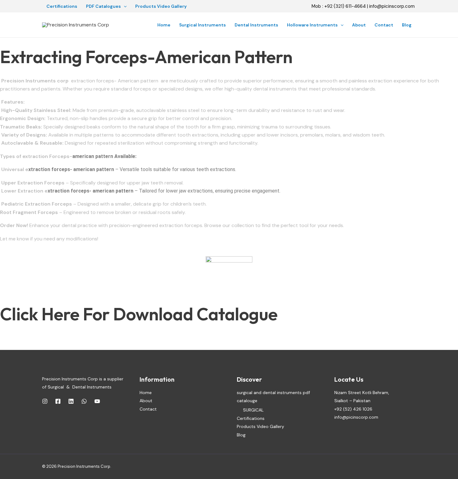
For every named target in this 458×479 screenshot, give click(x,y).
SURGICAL (253, 410)
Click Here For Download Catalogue (139, 314)
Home (163, 25)
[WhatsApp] (84, 401)
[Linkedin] (71, 401)
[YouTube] (97, 401)
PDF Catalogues (103, 6)
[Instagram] (45, 401)
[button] (123, 6)
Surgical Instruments (202, 25)
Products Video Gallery (161, 6)
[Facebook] (58, 401)
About (359, 25)
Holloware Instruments (312, 25)
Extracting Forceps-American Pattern (146, 57)
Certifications (61, 6)
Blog (407, 25)
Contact (384, 25)
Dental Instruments (256, 25)
